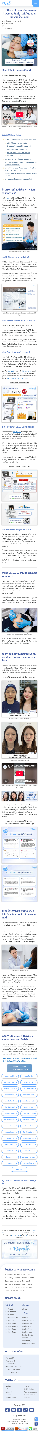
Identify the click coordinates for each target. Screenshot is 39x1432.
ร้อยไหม (8, 1386)
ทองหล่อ (9, 1163)
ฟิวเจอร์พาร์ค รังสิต (10, 1088)
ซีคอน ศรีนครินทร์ (28, 1095)
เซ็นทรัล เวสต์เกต (28, 1120)
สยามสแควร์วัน (9, 1076)
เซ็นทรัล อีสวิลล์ (10, 1107)
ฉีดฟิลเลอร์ (9, 1309)
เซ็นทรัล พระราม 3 (9, 1120)
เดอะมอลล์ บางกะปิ (9, 1113)
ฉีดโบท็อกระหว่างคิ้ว (28, 1344)
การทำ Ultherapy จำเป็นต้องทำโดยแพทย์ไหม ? (19, 159)
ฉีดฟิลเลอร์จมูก (11, 1329)
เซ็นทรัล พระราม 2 (28, 1101)
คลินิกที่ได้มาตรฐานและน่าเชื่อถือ (17, 143)
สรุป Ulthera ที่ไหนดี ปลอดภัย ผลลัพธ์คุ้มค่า (19, 179)
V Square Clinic (19, 1415)
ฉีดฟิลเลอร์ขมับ (11, 1323)
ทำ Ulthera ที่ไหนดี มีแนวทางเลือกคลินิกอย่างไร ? (20, 140)
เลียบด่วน (19, 1169)
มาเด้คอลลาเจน (11, 1398)
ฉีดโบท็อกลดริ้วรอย (28, 1323)
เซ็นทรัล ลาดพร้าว (9, 1082)
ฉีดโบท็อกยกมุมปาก (28, 1341)
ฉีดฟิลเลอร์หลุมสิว (11, 1332)
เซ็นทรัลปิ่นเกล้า (9, 1101)
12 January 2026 (9, 23)
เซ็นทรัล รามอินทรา (28, 1132)
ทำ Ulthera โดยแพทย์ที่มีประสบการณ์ (19, 146)
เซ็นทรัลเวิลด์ (28, 1151)
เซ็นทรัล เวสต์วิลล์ (28, 1138)
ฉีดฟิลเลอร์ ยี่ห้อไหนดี (13, 1369)
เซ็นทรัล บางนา (9, 1095)
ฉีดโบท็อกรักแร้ (27, 1326)
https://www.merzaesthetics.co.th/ (17, 378)
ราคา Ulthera (7, 28)
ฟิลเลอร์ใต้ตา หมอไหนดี (13, 1367)
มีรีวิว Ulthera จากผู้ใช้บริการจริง (17, 156)
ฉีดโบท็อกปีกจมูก (27, 1329)
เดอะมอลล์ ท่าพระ (9, 1132)
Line (25, 1235)
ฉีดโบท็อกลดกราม (27, 1320)
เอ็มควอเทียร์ (28, 1126)
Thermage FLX (11, 1364)
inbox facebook (16, 1235)
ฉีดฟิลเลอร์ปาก (10, 1320)
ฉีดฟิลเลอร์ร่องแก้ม (12, 1318)
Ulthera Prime (26, 371)
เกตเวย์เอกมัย (28, 1076)
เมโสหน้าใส (9, 1392)
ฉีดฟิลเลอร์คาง (10, 1315)
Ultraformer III (10, 1361)
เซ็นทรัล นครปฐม (10, 1144)
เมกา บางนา (28, 1144)
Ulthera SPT (11, 371)
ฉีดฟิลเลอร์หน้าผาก (12, 1326)
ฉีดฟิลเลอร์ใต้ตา (11, 1312)
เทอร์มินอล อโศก (10, 1138)
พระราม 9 (10, 1151)
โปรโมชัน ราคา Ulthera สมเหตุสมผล (18, 153)
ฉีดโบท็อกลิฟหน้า (27, 1335)
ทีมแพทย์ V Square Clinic (13, 21)
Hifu (7, 1389)
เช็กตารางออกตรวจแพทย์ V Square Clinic (18, 1068)
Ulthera (6, 26)
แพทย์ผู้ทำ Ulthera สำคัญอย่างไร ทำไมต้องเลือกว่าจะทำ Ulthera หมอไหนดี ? (21, 169)
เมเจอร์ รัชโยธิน (28, 1082)
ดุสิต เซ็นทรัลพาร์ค (28, 1163)
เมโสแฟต (8, 1395)
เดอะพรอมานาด (28, 1107)
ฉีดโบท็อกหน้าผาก (27, 1338)
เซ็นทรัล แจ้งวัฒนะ (28, 1088)
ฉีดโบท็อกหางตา (27, 1332)
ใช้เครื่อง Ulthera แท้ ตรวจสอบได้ (17, 149)
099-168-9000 (23, 1424)
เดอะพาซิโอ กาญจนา (28, 1113)
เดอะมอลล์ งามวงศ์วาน (28, 1157)
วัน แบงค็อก (9, 1157)
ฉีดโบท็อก (25, 1318)
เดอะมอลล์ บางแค (9, 1126)
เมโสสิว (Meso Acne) (13, 1372)
